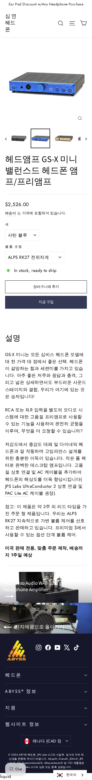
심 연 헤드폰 (10, 23)
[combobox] (70, 775)
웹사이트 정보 (22, 724)
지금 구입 (46, 302)
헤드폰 (13, 675)
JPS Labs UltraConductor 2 (31, 486)
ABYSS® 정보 (21, 691)
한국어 (71, 774)
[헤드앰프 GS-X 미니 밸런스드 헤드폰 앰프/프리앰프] (17, 138)
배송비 (10, 213)
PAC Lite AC (17, 493)
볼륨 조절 (13, 247)
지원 (10, 708)
